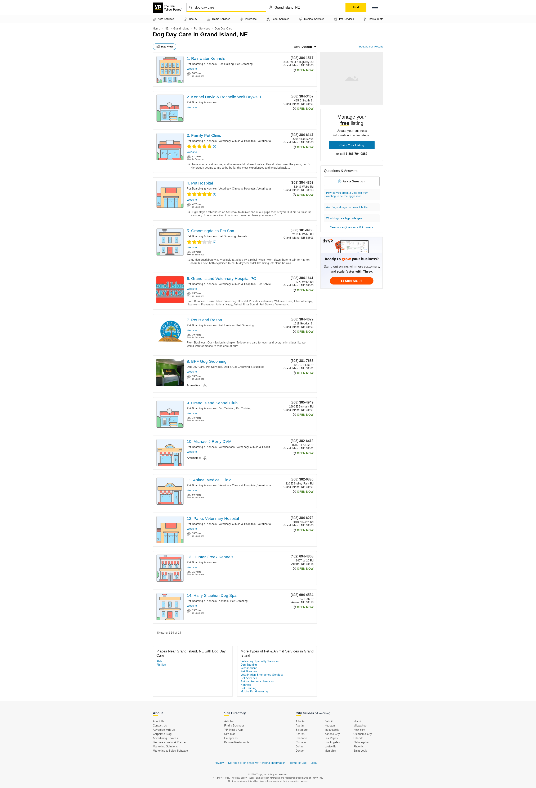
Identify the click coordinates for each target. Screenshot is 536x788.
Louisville (330, 746)
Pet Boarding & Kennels (202, 63)
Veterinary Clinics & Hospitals (237, 140)
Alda (159, 661)
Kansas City (332, 733)
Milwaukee (360, 725)
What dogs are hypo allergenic (345, 218)
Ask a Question (354, 181)
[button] (375, 7)
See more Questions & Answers (351, 227)
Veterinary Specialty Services (260, 661)
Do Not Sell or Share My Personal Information (257, 762)
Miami (357, 721)
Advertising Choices (165, 738)
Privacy (219, 762)
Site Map (230, 733)
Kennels (242, 236)
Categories (231, 738)
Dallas (299, 746)
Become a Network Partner (170, 742)
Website (192, 68)
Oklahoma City (362, 733)
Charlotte (301, 738)
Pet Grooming (244, 63)
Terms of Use (298, 762)
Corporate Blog (162, 733)
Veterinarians (266, 140)
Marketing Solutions (165, 746)
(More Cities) (322, 713)
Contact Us (160, 725)
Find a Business (234, 725)
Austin (300, 725)
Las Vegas (331, 738)
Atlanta (300, 721)
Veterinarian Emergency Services (262, 674)
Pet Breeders (249, 671)
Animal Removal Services (257, 681)
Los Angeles (332, 742)
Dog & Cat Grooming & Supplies (244, 366)
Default (307, 46)
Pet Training (226, 63)
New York (359, 729)
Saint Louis (360, 750)
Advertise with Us (164, 729)
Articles (229, 721)
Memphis (330, 750)
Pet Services (202, 28)
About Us (159, 721)
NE (167, 28)
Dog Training (226, 408)
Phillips (161, 664)
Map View (167, 46)
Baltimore (302, 729)
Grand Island (181, 28)
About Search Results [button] (370, 46)
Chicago (301, 742)
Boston (300, 733)
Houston (330, 725)
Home (156, 28)
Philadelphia (360, 742)
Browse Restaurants (237, 742)
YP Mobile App (233, 729)
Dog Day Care (195, 366)
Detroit (329, 721)
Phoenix (358, 746)
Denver (300, 750)
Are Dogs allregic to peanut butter (347, 207)
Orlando (358, 738)
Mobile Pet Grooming (254, 691)
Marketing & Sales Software (170, 750)
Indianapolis (332, 729)
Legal (314, 762)
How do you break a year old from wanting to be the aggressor (347, 194)
